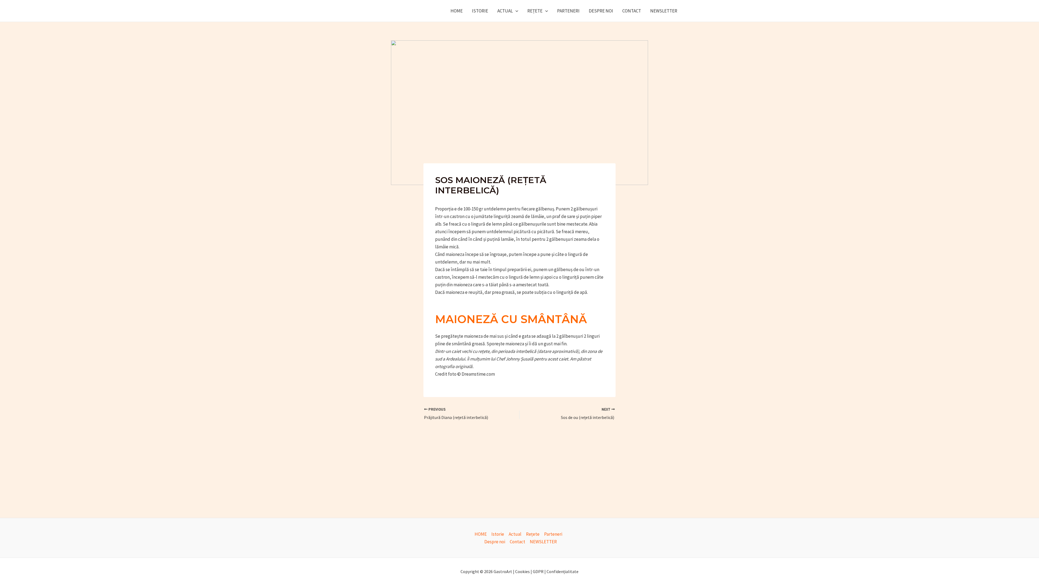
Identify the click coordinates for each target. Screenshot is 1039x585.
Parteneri (568, 11)
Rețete (534, 11)
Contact (631, 11)
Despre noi (601, 11)
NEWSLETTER (663, 11)
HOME (457, 11)
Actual (505, 11)
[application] (515, 11)
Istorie (480, 11)
